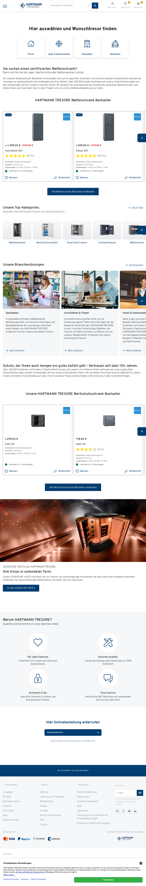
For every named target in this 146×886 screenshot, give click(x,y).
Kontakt (44, 810)
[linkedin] (135, 811)
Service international (50, 815)
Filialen (43, 806)
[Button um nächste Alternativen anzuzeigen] (141, 138)
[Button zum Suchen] (95, 6)
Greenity (7, 806)
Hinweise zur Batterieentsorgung (93, 823)
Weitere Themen (11, 820)
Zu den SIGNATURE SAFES (21, 588)
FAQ (42, 820)
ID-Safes (7, 796)
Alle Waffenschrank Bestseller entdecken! (73, 191)
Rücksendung (46, 801)
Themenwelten (10, 785)
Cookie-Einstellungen (87, 801)
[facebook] (123, 811)
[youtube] (129, 811)
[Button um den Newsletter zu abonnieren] (140, 793)
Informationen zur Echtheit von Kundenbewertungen (92, 817)
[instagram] (117, 811)
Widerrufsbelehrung (87, 792)
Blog (5, 815)
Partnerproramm (11, 801)
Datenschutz (83, 796)
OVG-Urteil (8, 810)
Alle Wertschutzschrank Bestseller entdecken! (73, 487)
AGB (79, 806)
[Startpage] (30, 5)
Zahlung (44, 792)
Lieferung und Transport (52, 796)
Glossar (43, 824)
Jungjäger (8, 792)
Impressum (82, 810)
